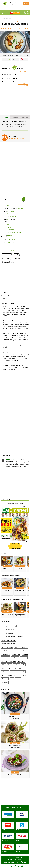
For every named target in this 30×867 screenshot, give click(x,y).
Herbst (15, 668)
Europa (3, 668)
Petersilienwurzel (12, 206)
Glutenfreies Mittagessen (8, 636)
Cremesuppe (5, 626)
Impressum (10, 857)
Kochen (4, 675)
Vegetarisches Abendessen (9, 643)
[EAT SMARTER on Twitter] (18, 866)
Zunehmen (16, 665)
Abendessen (5, 679)
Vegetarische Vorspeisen (21, 647)
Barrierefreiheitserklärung (11, 862)
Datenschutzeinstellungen (15, 859)
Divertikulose (5, 650)
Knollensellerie (11, 211)
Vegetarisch (20, 636)
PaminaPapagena (10, 459)
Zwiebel (9, 214)
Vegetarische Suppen (7, 647)
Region (23, 665)
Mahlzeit (16, 675)
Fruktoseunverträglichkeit (17, 650)
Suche (24, 13)
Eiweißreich (7, 590)
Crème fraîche (11, 239)
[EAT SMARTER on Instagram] (15, 866)
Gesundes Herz (16, 654)
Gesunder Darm (6, 654)
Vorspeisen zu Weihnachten (18, 672)
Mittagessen (23, 675)
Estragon (9, 235)
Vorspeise (17, 679)
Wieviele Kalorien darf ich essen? (23, 84)
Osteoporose (23, 657)
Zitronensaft (10, 242)
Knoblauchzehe (11, 216)
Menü (2, 13)
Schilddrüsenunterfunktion (9, 661)
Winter (20, 668)
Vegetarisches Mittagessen (8, 640)
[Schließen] (1, 3)
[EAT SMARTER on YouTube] (22, 866)
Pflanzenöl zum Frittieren (14, 232)
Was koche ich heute (7, 614)
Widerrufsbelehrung (15, 861)
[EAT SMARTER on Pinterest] (11, 866)
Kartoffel (16, 255)
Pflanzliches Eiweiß (20, 590)
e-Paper (27, 542)
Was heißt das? (23, 71)
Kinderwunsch (5, 657)
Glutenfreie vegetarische (8, 629)
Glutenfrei (20, 626)
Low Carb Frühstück (7, 568)
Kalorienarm (5, 682)
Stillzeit (3, 665)
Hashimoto (25, 654)
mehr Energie (14, 657)
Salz (8, 224)
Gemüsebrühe (11, 222)
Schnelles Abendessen (15, 716)
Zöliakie (10, 665)
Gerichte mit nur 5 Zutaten (15, 775)
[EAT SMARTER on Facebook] (7, 866)
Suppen (10, 675)
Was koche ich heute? (15, 745)
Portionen (24, 202)
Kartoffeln (20, 208)
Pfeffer (9, 227)
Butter (9, 219)
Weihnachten (5, 672)
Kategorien (23, 862)
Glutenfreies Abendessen (8, 633)
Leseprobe (3, 542)
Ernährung (13, 626)
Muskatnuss (10, 230)
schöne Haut (21, 661)
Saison (9, 668)
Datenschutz (18, 857)
